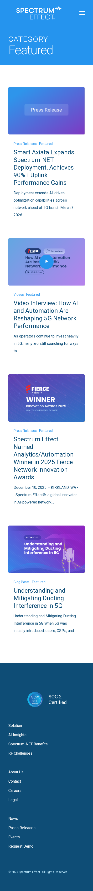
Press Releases (25, 144)
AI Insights (17, 735)
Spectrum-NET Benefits (28, 744)
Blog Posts (22, 582)
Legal (13, 800)
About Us (16, 772)
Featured (46, 144)
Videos (19, 294)
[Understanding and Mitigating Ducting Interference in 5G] (46, 549)
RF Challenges (20, 753)
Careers (14, 790)
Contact (14, 781)
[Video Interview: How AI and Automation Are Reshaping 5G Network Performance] (46, 262)
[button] (82, 12)
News (13, 818)
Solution (15, 725)
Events (14, 837)
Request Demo (20, 846)
